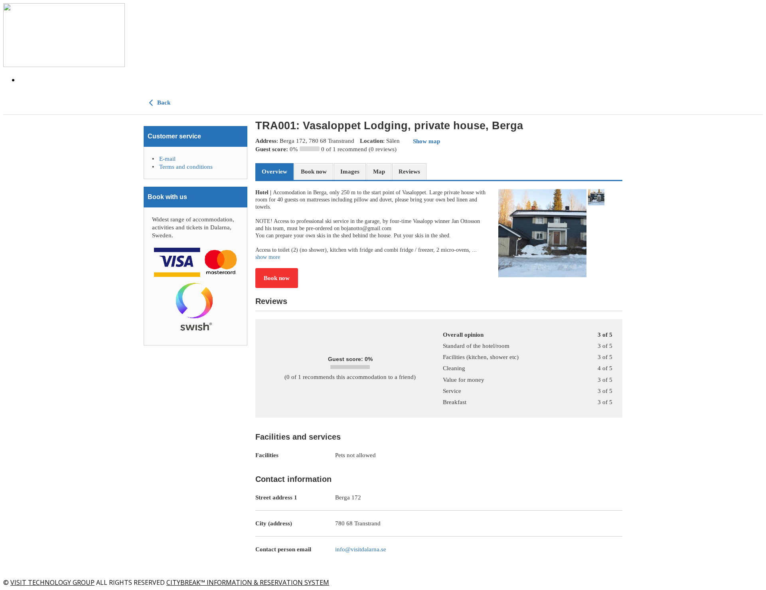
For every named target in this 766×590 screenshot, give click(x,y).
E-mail (167, 159)
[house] (542, 233)
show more (267, 257)
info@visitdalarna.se (360, 549)
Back (163, 102)
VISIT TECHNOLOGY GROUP (52, 582)
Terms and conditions (186, 167)
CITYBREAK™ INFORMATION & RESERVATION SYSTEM (247, 582)
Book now (277, 278)
